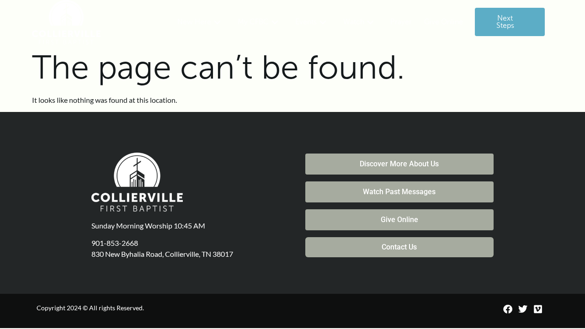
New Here (194, 21)
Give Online (443, 21)
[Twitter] (522, 309)
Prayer (401, 21)
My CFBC (253, 21)
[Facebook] (507, 309)
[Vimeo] (537, 309)
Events (306, 21)
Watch (353, 21)
